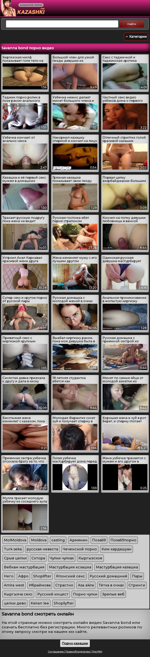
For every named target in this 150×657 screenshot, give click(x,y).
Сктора (38, 558)
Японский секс (70, 576)
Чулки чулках (62, 558)
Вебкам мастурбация (24, 567)
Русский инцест (52, 594)
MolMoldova (15, 540)
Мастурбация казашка (117, 567)
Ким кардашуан (116, 549)
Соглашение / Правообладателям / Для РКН (75, 651)
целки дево (15, 603)
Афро (23, 576)
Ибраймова (40, 585)
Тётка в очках (111, 585)
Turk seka (13, 549)
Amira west (14, 585)
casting (58, 540)
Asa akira (86, 585)
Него (8, 576)
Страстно (64, 585)
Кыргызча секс (18, 594)
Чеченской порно (80, 549)
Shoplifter (42, 576)
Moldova (39, 540)
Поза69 (99, 540)
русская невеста (42, 549)
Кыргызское (90, 558)
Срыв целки (15, 558)
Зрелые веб (113, 594)
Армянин (79, 540)
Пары (137, 576)
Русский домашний (108, 576)
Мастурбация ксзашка (70, 567)
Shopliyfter (64, 603)
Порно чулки (85, 594)
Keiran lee (40, 603)
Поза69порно (123, 540)
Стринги (137, 585)
